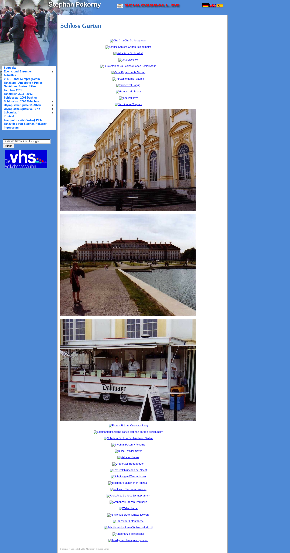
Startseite (64, 549)
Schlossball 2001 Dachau (20, 97)
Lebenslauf (11, 112)
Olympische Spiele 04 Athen (22, 105)
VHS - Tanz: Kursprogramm (22, 79)
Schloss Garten (102, 549)
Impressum (11, 127)
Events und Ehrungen (18, 71)
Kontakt (9, 116)
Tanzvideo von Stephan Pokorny (25, 123)
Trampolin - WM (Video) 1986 (23, 120)
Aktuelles (10, 75)
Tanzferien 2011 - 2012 (18, 93)
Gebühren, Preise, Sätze (20, 86)
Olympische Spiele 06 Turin (22, 108)
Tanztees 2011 (13, 90)
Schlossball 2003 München (82, 549)
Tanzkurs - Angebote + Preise (23, 82)
